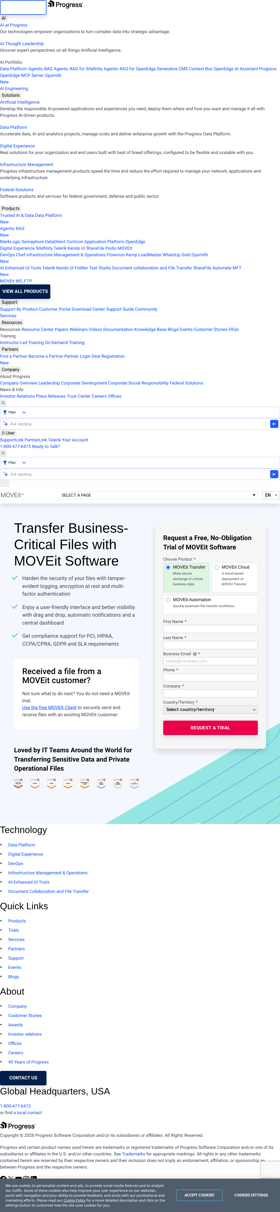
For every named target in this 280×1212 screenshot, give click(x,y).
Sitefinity (44, 248)
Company (10, 369)
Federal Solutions (17, 189)
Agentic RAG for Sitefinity (78, 68)
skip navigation (23, 7)
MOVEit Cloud (235, 575)
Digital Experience (17, 145)
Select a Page (76, 495)
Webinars (78, 329)
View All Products (25, 291)
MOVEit (125, 248)
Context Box (200, 68)
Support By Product (19, 309)
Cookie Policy (74, 1200)
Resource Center (38, 329)
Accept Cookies (199, 1195)
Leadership (49, 383)
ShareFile (95, 248)
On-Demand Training (64, 342)
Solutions (11, 95)
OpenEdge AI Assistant (236, 68)
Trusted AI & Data (17, 215)
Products (11, 208)
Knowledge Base (150, 329)
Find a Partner (13, 356)
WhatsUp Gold (176, 254)
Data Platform (13, 68)
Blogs (173, 329)
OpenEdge (135, 241)
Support (9, 302)
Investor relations (25, 1034)
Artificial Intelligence (20, 102)
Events (186, 329)
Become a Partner (45, 356)
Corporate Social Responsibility (138, 383)
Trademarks (133, 1153)
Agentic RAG (40, 68)
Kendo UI (76, 248)
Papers (61, 329)
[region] (140, 1195)
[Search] (3, 403)
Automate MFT (120, 271)
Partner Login (77, 356)
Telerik (60, 248)
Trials (13, 930)
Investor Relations (17, 396)
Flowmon (116, 254)
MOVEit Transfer (189, 575)
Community (146, 309)
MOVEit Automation (203, 603)
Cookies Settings (251, 1195)
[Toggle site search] (3, 453)
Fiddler (81, 267)
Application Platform (104, 241)
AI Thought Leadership (22, 43)
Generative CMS (172, 68)
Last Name (173, 638)
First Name (173, 622)
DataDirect (55, 241)
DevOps (7, 254)
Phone (169, 670)
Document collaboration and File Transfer (152, 267)
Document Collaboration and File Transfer (48, 891)
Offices (114, 396)
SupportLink (12, 439)
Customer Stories (210, 329)
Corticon (74, 241)
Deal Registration (62, 359)
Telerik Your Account (68, 439)
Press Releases (51, 396)
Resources (12, 322)
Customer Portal (55, 309)
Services (8, 315)
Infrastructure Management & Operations (66, 254)
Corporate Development (84, 383)
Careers (99, 396)
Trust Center (79, 396)
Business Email (210, 654)
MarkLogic (10, 241)
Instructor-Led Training (22, 342)
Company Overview (18, 383)
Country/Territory (178, 702)
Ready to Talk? (46, 446)
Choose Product (177, 559)
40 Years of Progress (28, 1062)
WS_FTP (24, 281)
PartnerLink (36, 439)
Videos (95, 329)
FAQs (234, 329)
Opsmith (30, 79)
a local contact (27, 1112)
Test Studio (100, 267)
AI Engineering (14, 88)
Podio (110, 248)
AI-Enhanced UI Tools (20, 267)
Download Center (88, 309)
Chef (20, 254)
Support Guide (120, 309)
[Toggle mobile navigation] (4, 483)
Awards (15, 1024)
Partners (10, 349)
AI (4, 18)
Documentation (118, 329)
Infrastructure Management (26, 164)
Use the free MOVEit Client (49, 707)
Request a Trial (210, 727)
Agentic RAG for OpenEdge (130, 68)
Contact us (23, 1078)
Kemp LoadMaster (144, 254)
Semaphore (33, 241)
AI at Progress (13, 25)
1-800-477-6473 (15, 446)
